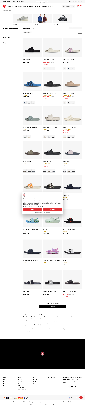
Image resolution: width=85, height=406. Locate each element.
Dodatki (6, 37)
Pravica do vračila (22, 389)
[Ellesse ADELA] (32, 47)
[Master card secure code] (20, 398)
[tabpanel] (23, 19)
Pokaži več (52, 306)
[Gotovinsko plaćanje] (27, 398)
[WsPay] (15, 398)
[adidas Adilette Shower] (69, 136)
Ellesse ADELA (26, 59)
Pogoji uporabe (21, 383)
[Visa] (11, 398)
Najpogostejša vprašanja (8, 385)
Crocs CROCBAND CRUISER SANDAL (51, 260)
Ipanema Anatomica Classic (69, 291)
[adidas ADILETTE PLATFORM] (52, 115)
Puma (75, 320)
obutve (51, 314)
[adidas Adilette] (29, 136)
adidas (57, 320)
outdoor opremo (77, 316)
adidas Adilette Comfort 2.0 (50, 93)
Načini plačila (6, 381)
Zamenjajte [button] (79, 397)
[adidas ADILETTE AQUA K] (72, 47)
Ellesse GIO (66, 260)
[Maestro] (7, 398)
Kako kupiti (5, 379)
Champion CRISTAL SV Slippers (70, 229)
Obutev (6, 33)
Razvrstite (66, 27)
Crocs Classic (46, 229)
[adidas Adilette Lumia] (69, 102)
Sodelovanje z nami (37, 381)
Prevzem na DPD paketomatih (32, 1)
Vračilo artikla (21, 387)
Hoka (72, 320)
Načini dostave (21, 379)
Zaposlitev (35, 379)
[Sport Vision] (4, 6)
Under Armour (62, 320)
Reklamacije (20, 385)
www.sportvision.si (36, 404)
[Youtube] (72, 386)
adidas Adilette (27, 161)
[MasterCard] (4, 398)
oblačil (55, 314)
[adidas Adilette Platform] (49, 136)
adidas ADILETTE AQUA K (69, 59)
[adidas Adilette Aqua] (49, 68)
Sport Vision (5, 10)
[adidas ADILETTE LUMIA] (72, 81)
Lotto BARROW (66, 195)
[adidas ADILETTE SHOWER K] (32, 184)
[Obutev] (22, 18)
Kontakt (20, 381)
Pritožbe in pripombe (22, 377)
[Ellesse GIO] (72, 249)
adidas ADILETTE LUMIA (69, 93)
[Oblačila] (42, 18)
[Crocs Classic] (52, 218)
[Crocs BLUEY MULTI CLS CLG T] (32, 218)
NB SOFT (44, 404)
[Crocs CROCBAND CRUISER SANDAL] (52, 249)
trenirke (64, 316)
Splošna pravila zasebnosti (9, 377)
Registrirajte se (78, 1)
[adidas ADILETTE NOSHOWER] (32, 115)
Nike (54, 320)
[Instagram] (64, 386)
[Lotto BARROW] (72, 184)
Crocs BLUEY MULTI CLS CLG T (30, 229)
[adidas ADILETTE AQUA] (52, 47)
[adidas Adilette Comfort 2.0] (52, 81)
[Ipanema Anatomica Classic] (72, 279)
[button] (13, 6)
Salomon (68, 320)
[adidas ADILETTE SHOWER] (72, 115)
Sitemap (35, 383)
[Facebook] (68, 386)
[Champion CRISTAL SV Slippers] (72, 218)
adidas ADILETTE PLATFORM (50, 127)
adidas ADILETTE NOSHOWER (30, 127)
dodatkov (60, 314)
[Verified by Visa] (24, 398)
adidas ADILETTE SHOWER (69, 127)
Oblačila (6, 35)
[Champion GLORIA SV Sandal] (52, 279)
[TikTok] (75, 386)
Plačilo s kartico (6, 383)
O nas (34, 377)
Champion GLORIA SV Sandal (50, 291)
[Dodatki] (62, 18)
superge (57, 316)
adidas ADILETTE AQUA (48, 59)
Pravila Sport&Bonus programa (55, 377)
